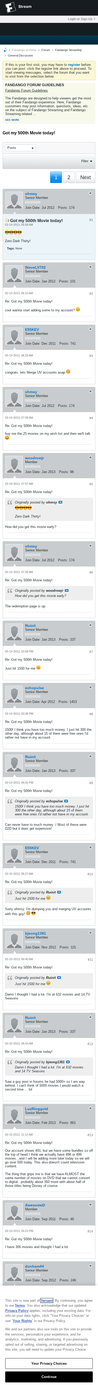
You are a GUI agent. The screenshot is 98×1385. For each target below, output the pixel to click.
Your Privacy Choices (49, 1363)
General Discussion (20, 55)
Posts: (63, 208)
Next (85, 177)
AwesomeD (35, 1205)
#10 (90, 874)
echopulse (34, 688)
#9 (91, 783)
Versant (47, 1300)
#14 (90, 1231)
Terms (20, 1305)
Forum (46, 50)
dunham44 (34, 1266)
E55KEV (32, 330)
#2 (91, 293)
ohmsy (31, 194)
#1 (91, 220)
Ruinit (30, 626)
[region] (49, 1335)
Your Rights (22, 1321)
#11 (90, 959)
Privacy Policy (16, 1311)
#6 (91, 572)
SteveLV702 (35, 267)
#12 (90, 1044)
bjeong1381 (35, 933)
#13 (90, 1135)
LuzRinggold (36, 1109)
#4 (91, 418)
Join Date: (33, 208)
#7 (91, 652)
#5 (91, 484)
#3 (91, 356)
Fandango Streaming (68, 50)
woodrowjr (34, 458)
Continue (49, 1377)
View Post (60, 502)
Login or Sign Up (80, 19)
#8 (91, 714)
